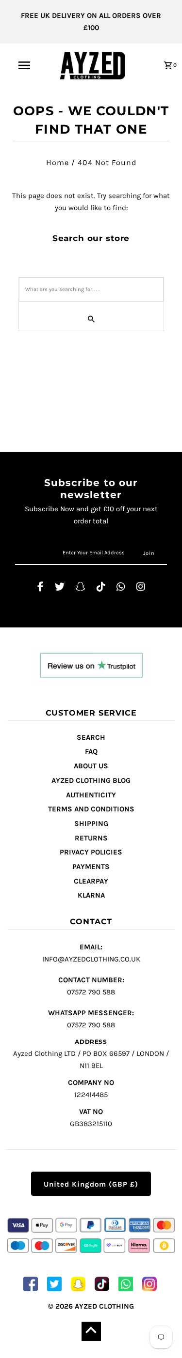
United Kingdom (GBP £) (91, 1184)
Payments (91, 866)
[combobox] (91, 289)
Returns (91, 838)
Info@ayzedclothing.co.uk (91, 953)
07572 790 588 (91, 986)
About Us (91, 766)
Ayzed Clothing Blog (91, 780)
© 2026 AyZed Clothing (91, 1306)
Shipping (91, 823)
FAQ (91, 751)
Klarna (91, 895)
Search (91, 737)
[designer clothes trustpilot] (91, 667)
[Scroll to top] (91, 1331)
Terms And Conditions (91, 809)
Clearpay (91, 881)
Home (57, 162)
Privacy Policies (91, 852)
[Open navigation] (24, 65)
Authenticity (91, 795)
